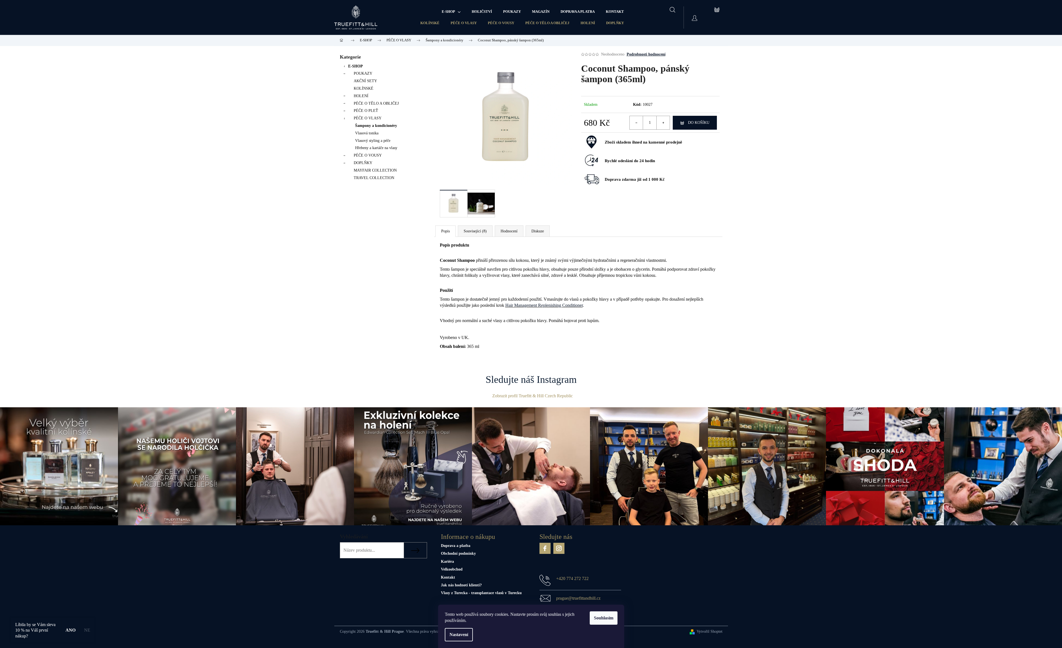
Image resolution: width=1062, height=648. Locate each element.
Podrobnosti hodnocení (646, 54)
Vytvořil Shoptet (709, 631)
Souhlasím (603, 618)
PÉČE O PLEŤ (366, 111)
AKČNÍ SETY (365, 81)
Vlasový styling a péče (372, 141)
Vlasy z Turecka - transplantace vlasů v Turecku (481, 593)
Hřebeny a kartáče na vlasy (376, 148)
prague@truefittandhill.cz (578, 598)
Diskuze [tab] (537, 231)
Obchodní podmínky (458, 553)
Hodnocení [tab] (509, 231)
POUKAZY (363, 73)
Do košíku (698, 122)
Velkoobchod (452, 569)
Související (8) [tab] (475, 231)
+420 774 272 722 (572, 578)
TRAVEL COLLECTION (374, 178)
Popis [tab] (445, 231)
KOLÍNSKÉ (430, 23)
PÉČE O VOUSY (501, 23)
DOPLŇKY (615, 23)
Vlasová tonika (366, 133)
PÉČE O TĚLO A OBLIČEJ (547, 23)
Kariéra (447, 561)
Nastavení (459, 634)
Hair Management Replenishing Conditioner (544, 305)
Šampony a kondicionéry (376, 126)
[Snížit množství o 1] (636, 122)
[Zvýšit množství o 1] (663, 122)
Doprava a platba (455, 546)
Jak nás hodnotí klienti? (461, 585)
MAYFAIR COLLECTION (375, 170)
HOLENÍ (588, 23)
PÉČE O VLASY (464, 23)
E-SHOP (355, 66)
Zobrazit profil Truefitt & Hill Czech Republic (532, 395)
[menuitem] (451, 11)
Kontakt (448, 577)
